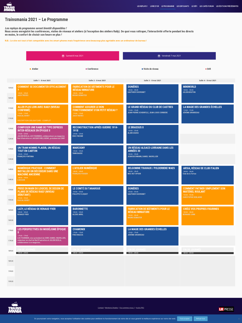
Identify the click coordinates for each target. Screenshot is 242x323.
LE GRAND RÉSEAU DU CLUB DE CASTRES (150, 107)
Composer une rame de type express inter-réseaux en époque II (40, 129)
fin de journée (26, 249)
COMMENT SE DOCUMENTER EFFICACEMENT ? (42, 88)
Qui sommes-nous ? (127, 308)
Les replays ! (142, 6)
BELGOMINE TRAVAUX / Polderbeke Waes (151, 168)
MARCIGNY (79, 147)
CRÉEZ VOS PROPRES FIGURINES (201, 208)
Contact (101, 308)
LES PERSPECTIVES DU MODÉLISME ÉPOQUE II (42, 231)
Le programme (167, 6)
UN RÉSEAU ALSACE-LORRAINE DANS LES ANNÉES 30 (150, 149)
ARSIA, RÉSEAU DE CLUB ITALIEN (201, 168)
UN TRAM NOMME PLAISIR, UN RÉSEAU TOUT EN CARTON (39, 149)
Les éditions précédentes (227, 6)
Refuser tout (200, 319)
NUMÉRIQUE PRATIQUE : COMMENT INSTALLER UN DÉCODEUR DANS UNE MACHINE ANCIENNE (38, 171)
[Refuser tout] (239, 318)
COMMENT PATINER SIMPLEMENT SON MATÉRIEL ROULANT (204, 190)
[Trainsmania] (9, 7)
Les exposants (183, 6)
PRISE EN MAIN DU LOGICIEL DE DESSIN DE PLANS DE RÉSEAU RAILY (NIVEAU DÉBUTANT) (41, 191)
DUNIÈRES (133, 86)
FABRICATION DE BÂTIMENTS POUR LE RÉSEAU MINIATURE (93, 88)
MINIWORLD (189, 86)
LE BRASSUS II (136, 127)
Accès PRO (140, 308)
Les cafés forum (207, 6)
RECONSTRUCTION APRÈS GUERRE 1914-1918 (95, 129)
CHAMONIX (79, 229)
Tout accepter (185, 319)
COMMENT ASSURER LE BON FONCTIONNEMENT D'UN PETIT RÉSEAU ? (95, 108)
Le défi (194, 6)
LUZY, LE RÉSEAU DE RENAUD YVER (37, 208)
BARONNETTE (80, 208)
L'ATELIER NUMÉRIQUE (85, 168)
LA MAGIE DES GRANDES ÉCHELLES (202, 107)
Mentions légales (111, 308)
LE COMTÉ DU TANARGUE (86, 188)
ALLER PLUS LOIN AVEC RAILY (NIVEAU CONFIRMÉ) (39, 108)
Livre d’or (154, 6)
